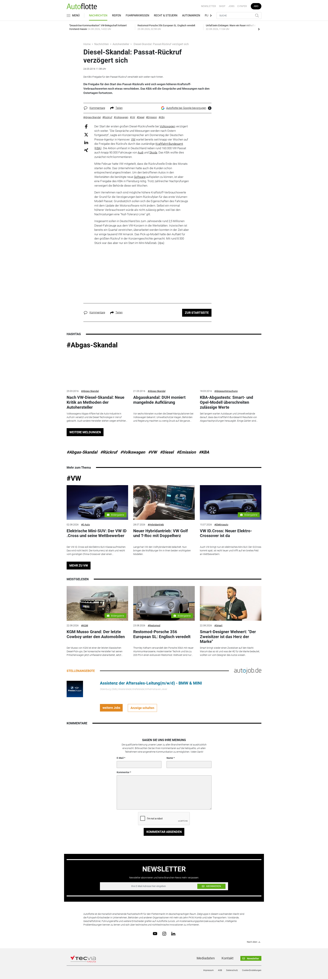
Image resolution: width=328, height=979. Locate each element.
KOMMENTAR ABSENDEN (164, 832)
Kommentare (97, 108)
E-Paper (242, 6)
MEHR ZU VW (78, 565)
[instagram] (164, 933)
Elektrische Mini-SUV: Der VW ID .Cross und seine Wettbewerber (97, 533)
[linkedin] (173, 933)
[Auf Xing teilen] (86, 150)
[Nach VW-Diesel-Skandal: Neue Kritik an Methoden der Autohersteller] (97, 369)
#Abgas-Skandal (92, 345)
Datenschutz (232, 970)
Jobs (231, 6)
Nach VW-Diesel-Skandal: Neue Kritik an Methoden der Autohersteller (95, 402)
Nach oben (252, 942)
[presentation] (258, 29)
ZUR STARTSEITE (197, 312)
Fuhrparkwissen (137, 15)
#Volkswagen (132, 452)
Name (170, 758)
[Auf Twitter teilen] (86, 134)
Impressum (208, 970)
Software (140, 177)
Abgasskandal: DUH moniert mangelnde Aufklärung (159, 400)
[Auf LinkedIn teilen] (86, 142)
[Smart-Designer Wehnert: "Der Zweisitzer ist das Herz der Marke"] (230, 603)
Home (87, 44)
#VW (152, 452)
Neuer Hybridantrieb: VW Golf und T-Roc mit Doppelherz (160, 533)
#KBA (204, 452)
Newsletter (208, 6)
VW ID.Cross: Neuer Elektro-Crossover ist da (226, 533)
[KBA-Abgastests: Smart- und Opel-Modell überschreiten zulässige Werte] (230, 369)
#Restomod (154, 625)
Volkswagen (167, 126)
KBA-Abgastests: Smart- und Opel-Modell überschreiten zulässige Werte (226, 402)
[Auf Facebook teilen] (86, 126)
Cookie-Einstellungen (251, 970)
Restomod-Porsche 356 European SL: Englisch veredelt (161, 634)
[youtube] (155, 933)
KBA (98, 148)
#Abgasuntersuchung (226, 391)
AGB (220, 970)
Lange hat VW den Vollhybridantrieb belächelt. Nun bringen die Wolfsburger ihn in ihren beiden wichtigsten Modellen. (162, 550)
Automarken (191, 15)
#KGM (84, 625)
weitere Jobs (111, 707)
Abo (256, 6)
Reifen (116, 15)
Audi (140, 152)
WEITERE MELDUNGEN (85, 432)
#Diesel (167, 452)
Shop (222, 6)
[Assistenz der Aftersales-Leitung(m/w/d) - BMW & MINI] (75, 688)
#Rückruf (108, 452)
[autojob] (247, 670)
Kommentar (123, 772)
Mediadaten (206, 958)
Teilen (119, 108)
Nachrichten (98, 15)
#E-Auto (85, 524)
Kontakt (228, 958)
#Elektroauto (221, 524)
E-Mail (120, 758)
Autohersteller (121, 44)
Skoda (153, 152)
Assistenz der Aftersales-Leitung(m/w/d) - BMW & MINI (151, 683)
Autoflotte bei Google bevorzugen (186, 108)
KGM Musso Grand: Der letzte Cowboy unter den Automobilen (96, 634)
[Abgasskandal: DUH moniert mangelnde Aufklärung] (164, 369)
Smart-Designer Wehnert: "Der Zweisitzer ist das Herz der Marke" (228, 636)
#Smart (218, 625)
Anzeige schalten (142, 708)
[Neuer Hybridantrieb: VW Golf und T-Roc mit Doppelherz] (164, 502)
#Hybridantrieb (156, 524)
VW (133, 139)
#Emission (186, 452)
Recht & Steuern (165, 15)
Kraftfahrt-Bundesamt (169, 143)
